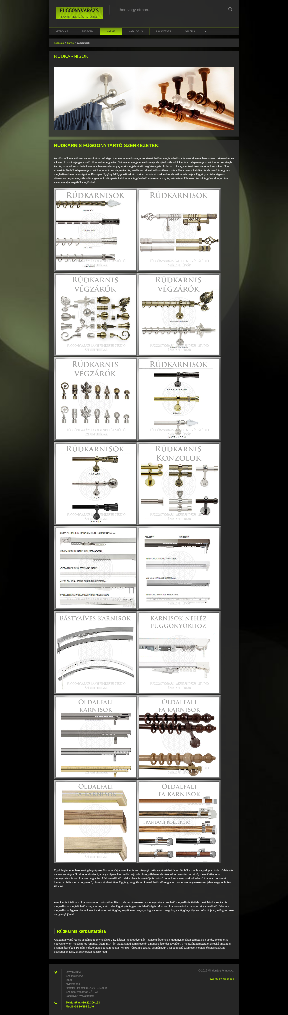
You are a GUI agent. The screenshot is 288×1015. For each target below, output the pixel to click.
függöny (87, 31)
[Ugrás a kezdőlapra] (79, 10)
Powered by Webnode (221, 978)
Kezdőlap (62, 31)
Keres (230, 10)
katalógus (136, 31)
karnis (111, 31)
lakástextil (164, 31)
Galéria (190, 31)
